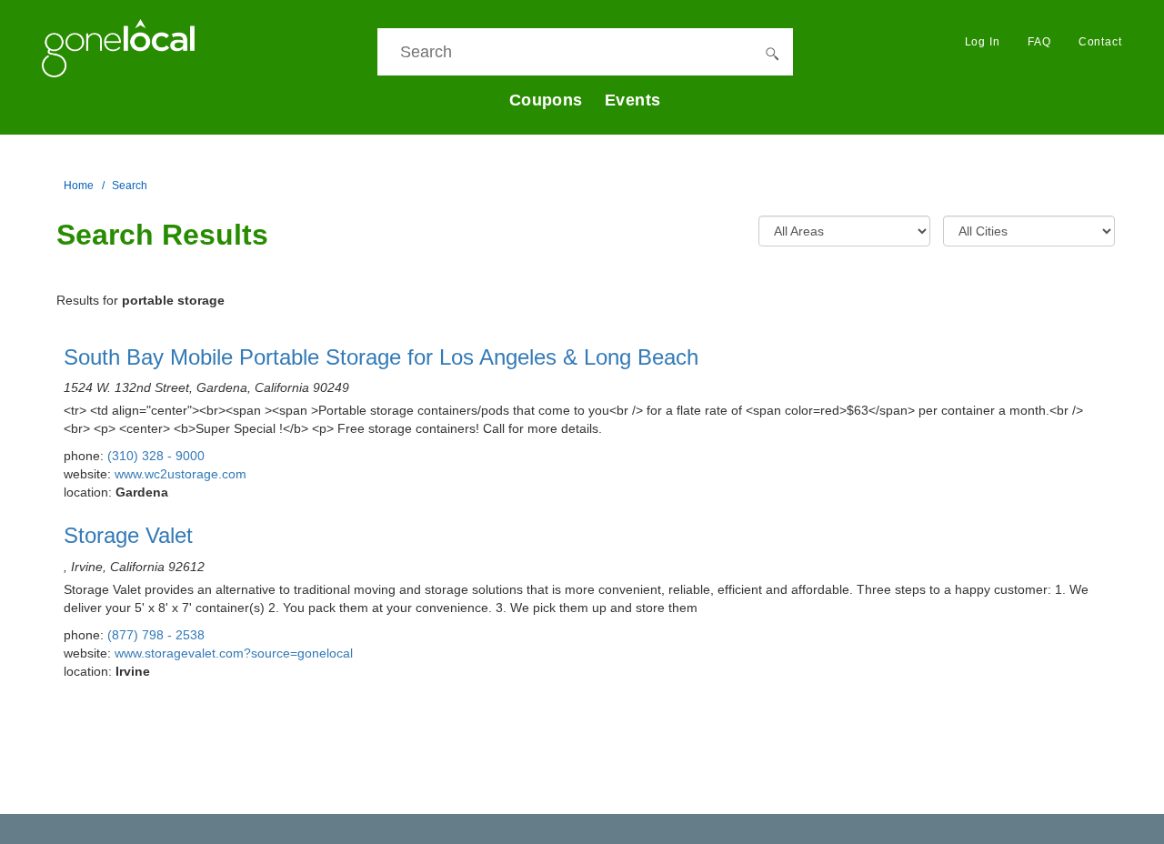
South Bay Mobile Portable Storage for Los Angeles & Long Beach (381, 357)
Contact (1100, 41)
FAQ (1039, 41)
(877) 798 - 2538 (156, 635)
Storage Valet (128, 535)
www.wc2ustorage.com (180, 474)
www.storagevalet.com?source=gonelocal (234, 653)
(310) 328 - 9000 (156, 455)
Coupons (546, 100)
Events (633, 100)
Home (79, 185)
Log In (982, 41)
